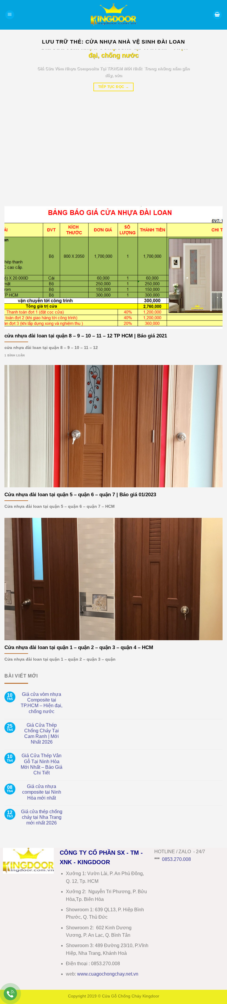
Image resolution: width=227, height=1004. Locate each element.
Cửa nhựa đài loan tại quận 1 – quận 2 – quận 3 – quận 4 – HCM (78, 647)
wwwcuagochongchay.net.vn (107, 973)
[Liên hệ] (10, 993)
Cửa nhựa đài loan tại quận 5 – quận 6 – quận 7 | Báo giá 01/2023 (80, 494)
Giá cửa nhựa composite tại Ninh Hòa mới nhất (41, 792)
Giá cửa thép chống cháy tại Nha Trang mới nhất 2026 (41, 817)
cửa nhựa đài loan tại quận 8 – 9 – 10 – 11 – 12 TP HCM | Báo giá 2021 (85, 336)
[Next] (210, 123)
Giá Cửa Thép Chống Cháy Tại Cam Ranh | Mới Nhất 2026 (41, 734)
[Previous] (16, 123)
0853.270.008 (176, 859)
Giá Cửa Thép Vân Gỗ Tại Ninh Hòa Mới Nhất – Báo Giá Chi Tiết (41, 764)
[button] (9, 15)
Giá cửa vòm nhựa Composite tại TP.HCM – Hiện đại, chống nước (41, 703)
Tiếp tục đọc (113, 87)
